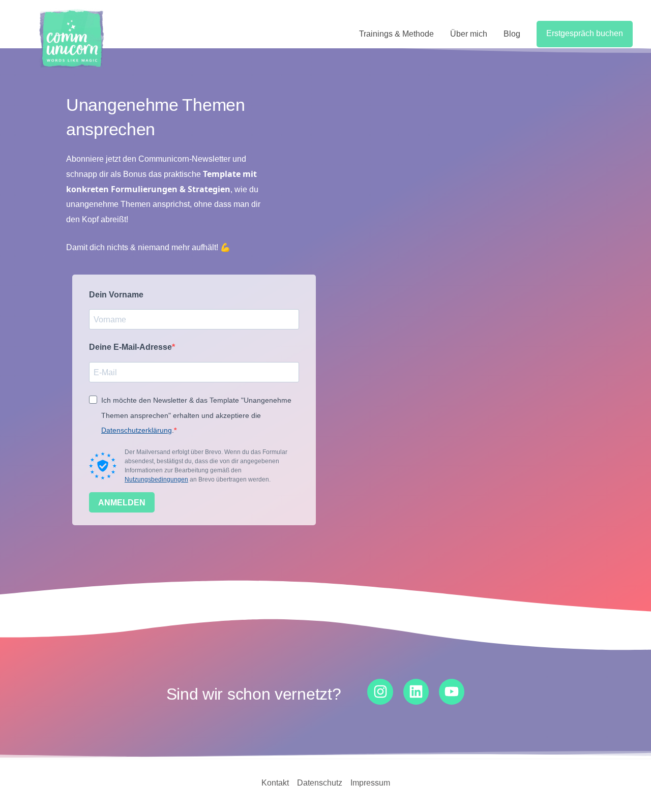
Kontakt (275, 782)
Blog (512, 33)
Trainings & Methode (396, 33)
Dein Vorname (116, 294)
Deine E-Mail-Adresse (130, 347)
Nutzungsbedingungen (156, 479)
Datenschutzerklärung (136, 430)
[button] (585, 34)
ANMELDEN (121, 502)
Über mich (468, 33)
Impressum (370, 782)
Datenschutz (319, 782)
